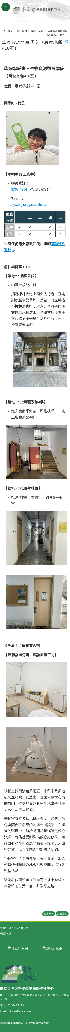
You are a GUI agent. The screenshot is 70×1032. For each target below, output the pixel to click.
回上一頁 (49, 913)
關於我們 (22, 31)
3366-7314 (19, 189)
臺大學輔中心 (38, 10)
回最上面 (62, 913)
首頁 (10, 31)
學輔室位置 (37, 31)
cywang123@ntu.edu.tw (28, 205)
